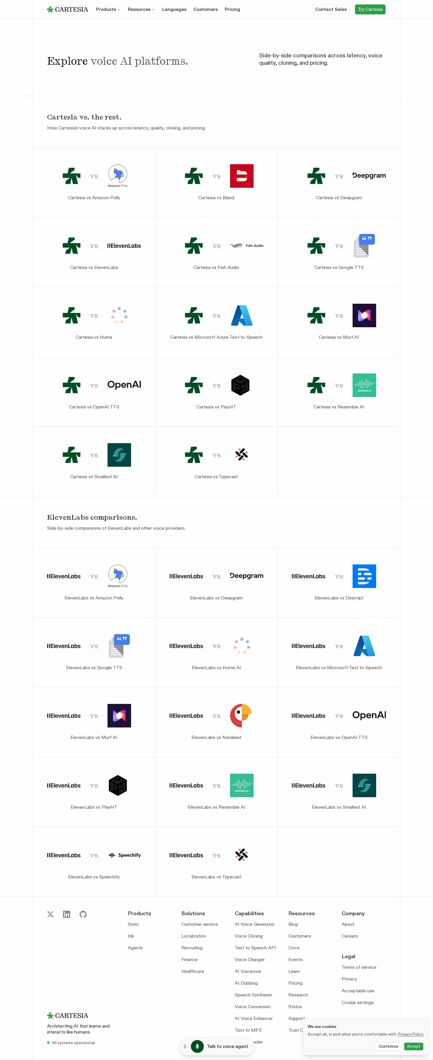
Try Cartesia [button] (370, 9)
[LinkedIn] (66, 914)
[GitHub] (83, 914)
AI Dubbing (246, 983)
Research (298, 995)
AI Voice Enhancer (254, 1018)
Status (295, 1006)
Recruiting (191, 948)
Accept (413, 1046)
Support (296, 1018)
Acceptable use (358, 990)
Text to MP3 (248, 1030)
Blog (293, 924)
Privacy (349, 979)
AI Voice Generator (255, 924)
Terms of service (359, 967)
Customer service (199, 924)
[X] (50, 914)
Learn (294, 971)
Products (106, 9)
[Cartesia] (67, 9)
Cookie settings (358, 1002)
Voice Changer (250, 959)
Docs (294, 948)
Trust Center (301, 1030)
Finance (189, 959)
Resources (139, 9)
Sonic (133, 924)
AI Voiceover (248, 971)
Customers (206, 9)
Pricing (232, 9)
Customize (388, 1046)
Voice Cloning (249, 936)
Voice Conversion (253, 1006)
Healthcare (192, 971)
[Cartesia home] (82, 1016)
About (348, 924)
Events (295, 959)
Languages (174, 9)
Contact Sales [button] (331, 9)
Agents (135, 948)
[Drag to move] (185, 1046)
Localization (193, 936)
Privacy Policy (411, 1034)
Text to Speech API (255, 948)
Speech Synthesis (253, 995)
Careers (350, 936)
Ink (131, 936)
